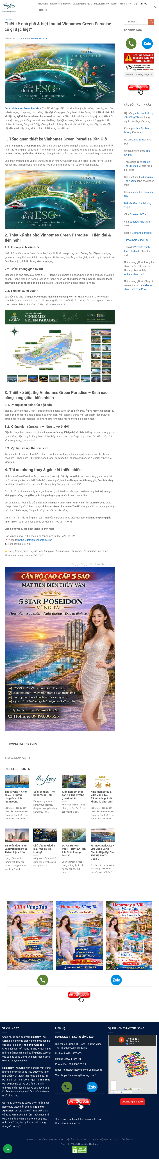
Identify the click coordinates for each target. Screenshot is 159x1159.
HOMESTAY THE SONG (38, 39)
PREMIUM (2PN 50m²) (60, 4)
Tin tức (8, 19)
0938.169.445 (74, 1058)
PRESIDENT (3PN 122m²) (105, 4)
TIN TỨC (143, 4)
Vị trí (61, 1140)
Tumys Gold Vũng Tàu (136, 239)
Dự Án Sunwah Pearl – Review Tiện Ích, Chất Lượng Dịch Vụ (74, 850)
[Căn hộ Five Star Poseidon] (60, 648)
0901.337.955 (74, 1053)
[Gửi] (151, 22)
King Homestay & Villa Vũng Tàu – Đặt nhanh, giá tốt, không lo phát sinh (102, 796)
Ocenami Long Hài (142, 232)
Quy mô (53, 1140)
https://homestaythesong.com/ (78, 1075)
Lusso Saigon (138, 139)
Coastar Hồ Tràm (138, 214)
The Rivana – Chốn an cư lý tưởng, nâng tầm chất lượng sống (16, 796)
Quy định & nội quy (98, 1140)
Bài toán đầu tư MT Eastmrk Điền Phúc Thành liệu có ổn (16, 849)
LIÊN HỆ (43, 10)
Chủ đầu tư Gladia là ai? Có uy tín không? (44, 849)
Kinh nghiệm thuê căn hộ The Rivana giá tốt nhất (73, 795)
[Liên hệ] (7, 1148)
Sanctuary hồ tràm (139, 221)
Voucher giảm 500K (132, 1101)
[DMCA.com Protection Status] (79, 1150)
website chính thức (134, 274)
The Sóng (43, 4)
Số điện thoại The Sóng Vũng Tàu (44, 793)
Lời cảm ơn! (127, 1140)
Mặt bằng (82, 1140)
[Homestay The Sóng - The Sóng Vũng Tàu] (17, 7)
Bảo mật (114, 1140)
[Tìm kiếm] (155, 7)
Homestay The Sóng (36, 1140)
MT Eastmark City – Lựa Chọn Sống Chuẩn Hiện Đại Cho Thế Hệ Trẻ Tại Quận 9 (103, 852)
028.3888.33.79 (77, 1064)
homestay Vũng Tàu (21, 1071)
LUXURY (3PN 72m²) (82, 4)
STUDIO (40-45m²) (128, 4)
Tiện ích (70, 1140)
